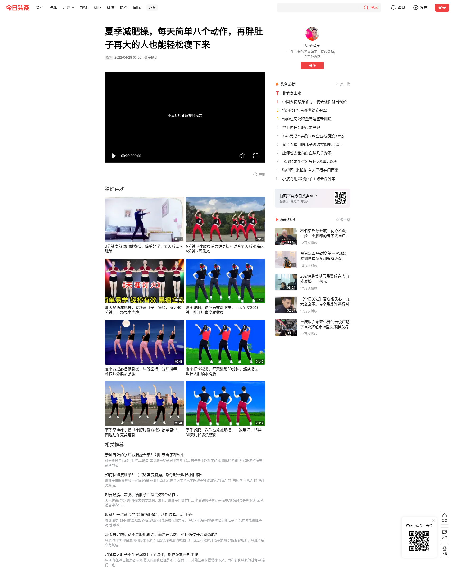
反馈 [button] (444, 537)
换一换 (345, 84)
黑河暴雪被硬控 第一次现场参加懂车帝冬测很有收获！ (323, 256)
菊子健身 (151, 57)
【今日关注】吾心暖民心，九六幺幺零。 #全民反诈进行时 (325, 301)
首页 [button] (444, 521)
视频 (84, 7)
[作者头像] (312, 34)
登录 (442, 7)
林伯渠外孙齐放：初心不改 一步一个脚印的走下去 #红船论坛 (324, 233)
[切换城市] (73, 7)
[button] (40, 7)
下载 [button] (443, 550)
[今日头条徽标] (17, 7)
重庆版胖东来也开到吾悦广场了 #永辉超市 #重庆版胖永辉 (325, 324)
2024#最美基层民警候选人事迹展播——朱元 (324, 279)
